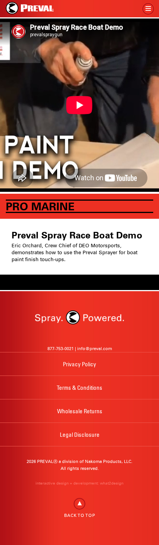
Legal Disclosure (80, 434)
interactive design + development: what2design (79, 483)
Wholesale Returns (79, 410)
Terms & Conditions (79, 387)
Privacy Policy (79, 364)
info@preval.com (94, 348)
